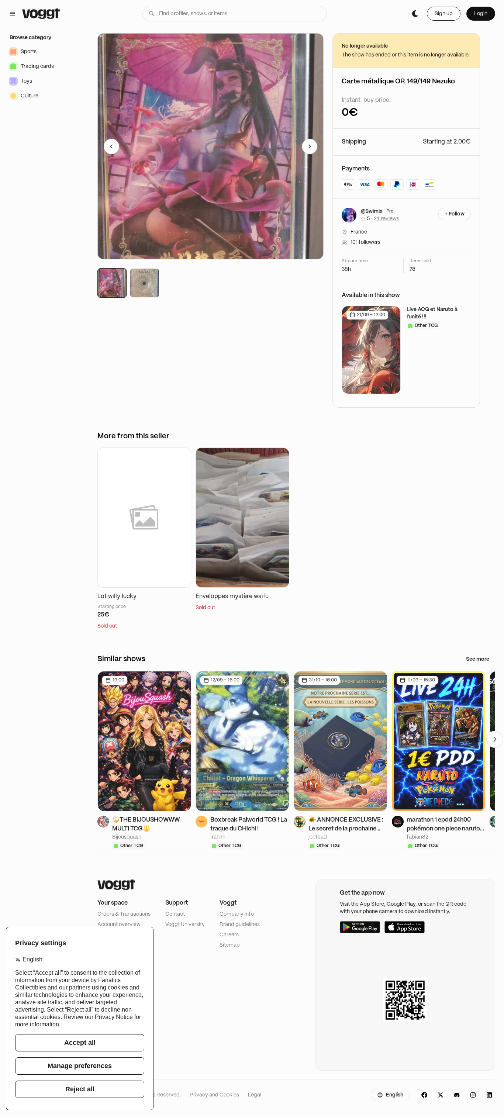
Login (480, 13)
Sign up (444, 13)
